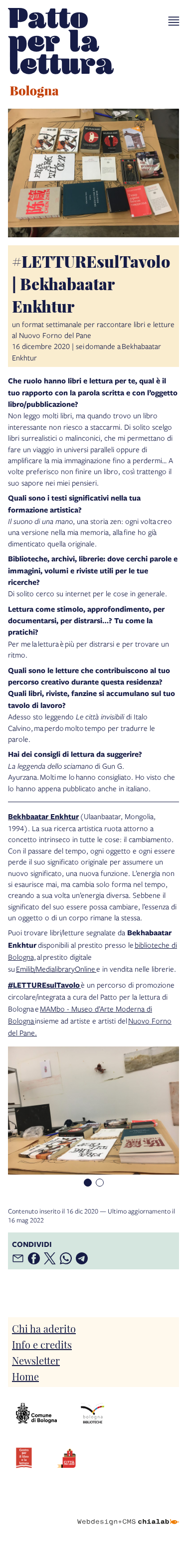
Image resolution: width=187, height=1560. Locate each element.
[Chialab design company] (128, 1514)
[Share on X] (50, 1258)
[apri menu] (174, 21)
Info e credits (42, 1344)
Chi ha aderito (44, 1328)
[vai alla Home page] (61, 54)
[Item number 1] (88, 1183)
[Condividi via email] (18, 1258)
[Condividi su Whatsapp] (66, 1258)
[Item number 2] (100, 1183)
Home (25, 1376)
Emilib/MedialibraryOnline (56, 969)
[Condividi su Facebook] (34, 1258)
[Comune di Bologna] (36, 1413)
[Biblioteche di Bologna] (92, 1413)
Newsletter (36, 1360)
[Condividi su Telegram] (82, 1258)
